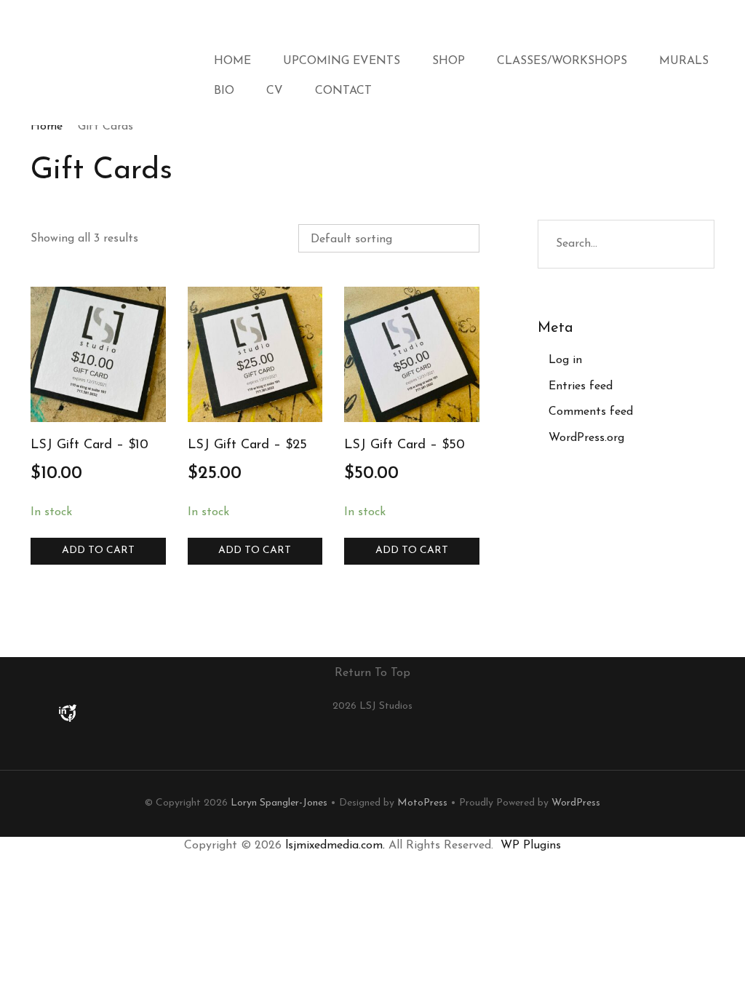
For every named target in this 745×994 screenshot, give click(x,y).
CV (274, 91)
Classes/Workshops (562, 61)
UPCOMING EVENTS (341, 61)
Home (232, 61)
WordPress (575, 803)
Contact (343, 91)
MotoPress (422, 803)
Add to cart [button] (98, 550)
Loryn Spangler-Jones (279, 803)
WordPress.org (586, 438)
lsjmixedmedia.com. (335, 845)
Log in (565, 360)
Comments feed (591, 412)
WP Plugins (531, 845)
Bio (224, 91)
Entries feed (581, 386)
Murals (684, 61)
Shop (448, 61)
